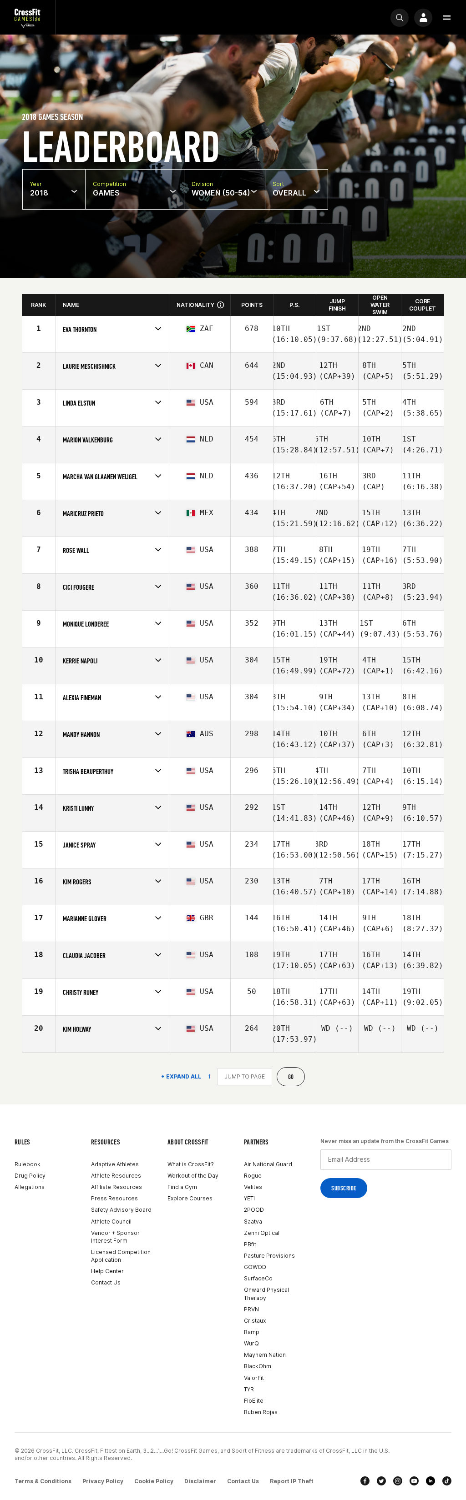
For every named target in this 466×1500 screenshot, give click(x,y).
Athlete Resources (116, 1175)
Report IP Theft (292, 1481)
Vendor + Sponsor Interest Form (115, 1236)
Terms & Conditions (43, 1481)
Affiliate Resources (116, 1187)
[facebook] (365, 1480)
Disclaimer (200, 1481)
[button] (447, 18)
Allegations (30, 1187)
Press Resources (114, 1198)
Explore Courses (190, 1198)
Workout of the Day (192, 1175)
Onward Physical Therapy (266, 1293)
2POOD (254, 1209)
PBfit (250, 1244)
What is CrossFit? (190, 1164)
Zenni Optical (261, 1232)
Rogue (253, 1175)
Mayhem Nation (265, 1354)
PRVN (251, 1309)
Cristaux (255, 1320)
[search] (399, 18)
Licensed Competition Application (121, 1256)
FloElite (253, 1400)
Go (291, 1077)
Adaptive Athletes (115, 1164)
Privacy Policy (102, 1481)
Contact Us (106, 1282)
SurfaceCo (258, 1278)
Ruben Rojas (261, 1412)
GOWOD (255, 1267)
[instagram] (397, 1480)
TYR (249, 1389)
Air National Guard (268, 1164)
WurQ (251, 1343)
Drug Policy (30, 1175)
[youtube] (414, 1480)
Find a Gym (182, 1187)
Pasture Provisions (269, 1255)
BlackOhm (257, 1366)
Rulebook (28, 1164)
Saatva (253, 1221)
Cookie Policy (153, 1481)
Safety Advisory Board (121, 1209)
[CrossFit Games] (28, 17)
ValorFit (254, 1378)
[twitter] (381, 1480)
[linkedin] (430, 1480)
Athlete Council (111, 1221)
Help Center (107, 1271)
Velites (253, 1187)
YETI (249, 1198)
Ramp (251, 1332)
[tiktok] (446, 1480)
